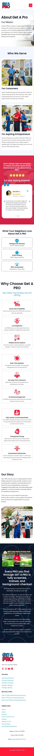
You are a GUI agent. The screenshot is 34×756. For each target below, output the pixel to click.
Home (4, 710)
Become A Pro (6, 721)
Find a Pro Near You (8, 717)
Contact (4, 719)
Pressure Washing (7, 680)
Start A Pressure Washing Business (13, 698)
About (4, 712)
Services (4, 714)
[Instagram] (6, 669)
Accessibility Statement (9, 726)
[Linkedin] (12, 669)
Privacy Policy (6, 724)
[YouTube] (9, 669)
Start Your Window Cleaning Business (14, 700)
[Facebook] (3, 669)
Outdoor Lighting (7, 685)
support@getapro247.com (19, 739)
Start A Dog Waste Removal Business (14, 695)
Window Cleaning (7, 683)
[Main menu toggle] (30, 5)
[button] (4, 201)
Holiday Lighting (7, 688)
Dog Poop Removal (8, 678)
